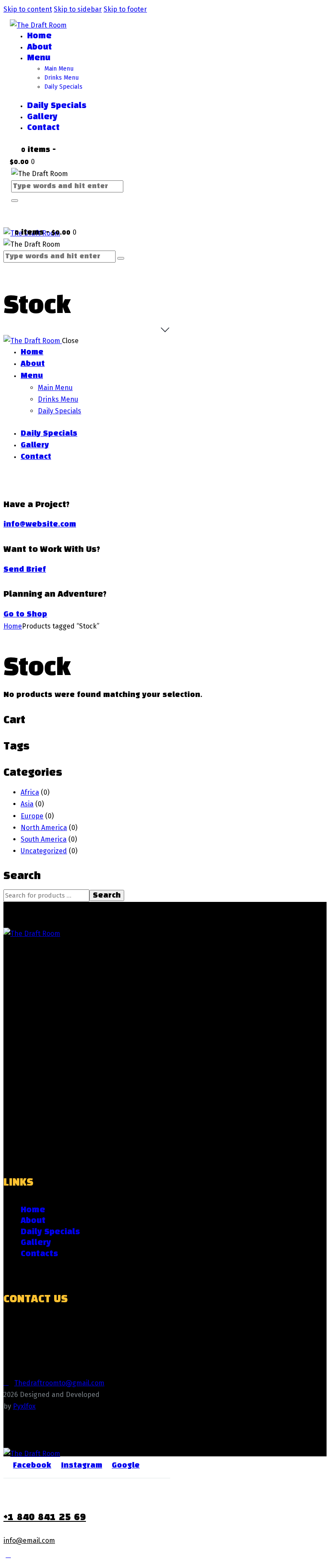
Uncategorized (44, 851)
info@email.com (29, 1540)
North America (44, 828)
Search (107, 895)
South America (44, 839)
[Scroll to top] (8, 1555)
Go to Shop (25, 614)
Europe (32, 816)
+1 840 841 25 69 (44, 1517)
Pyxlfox (24, 1406)
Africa (30, 792)
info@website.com (39, 524)
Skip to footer (125, 9)
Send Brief (24, 569)
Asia (27, 804)
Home (12, 626)
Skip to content (27, 9)
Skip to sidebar (78, 9)
